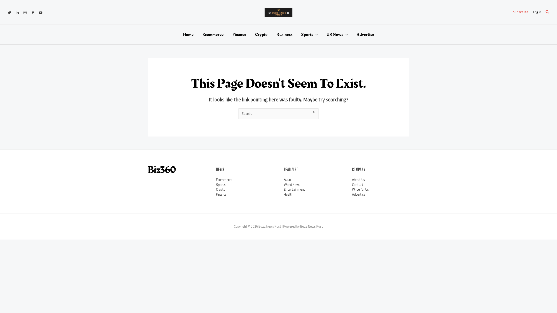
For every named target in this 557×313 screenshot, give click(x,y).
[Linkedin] (17, 12)
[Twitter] (9, 12)
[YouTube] (40, 12)
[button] (521, 12)
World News (292, 184)
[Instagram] (25, 12)
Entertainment (294, 189)
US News (335, 34)
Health (288, 194)
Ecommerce (213, 34)
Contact (357, 184)
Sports (307, 34)
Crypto (261, 34)
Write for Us (360, 189)
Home (188, 34)
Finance (239, 34)
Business (284, 34)
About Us (358, 179)
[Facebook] (33, 12)
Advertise (365, 34)
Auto (287, 179)
